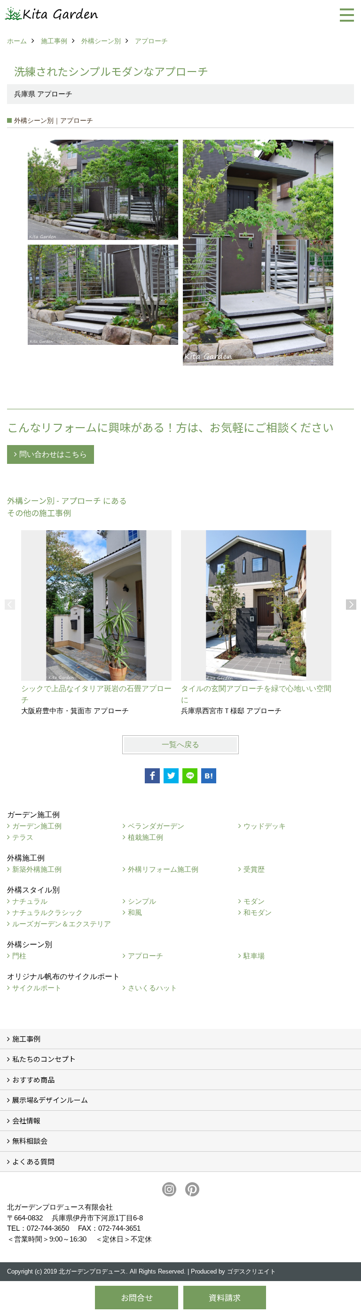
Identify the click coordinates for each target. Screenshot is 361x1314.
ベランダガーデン (156, 826)
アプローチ (145, 956)
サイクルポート (37, 988)
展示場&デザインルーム (50, 1100)
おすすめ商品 (33, 1079)
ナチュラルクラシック (47, 912)
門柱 (19, 956)
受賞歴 (254, 869)
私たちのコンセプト (44, 1059)
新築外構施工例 (37, 869)
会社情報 (26, 1120)
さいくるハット (152, 988)
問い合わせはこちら (53, 454)
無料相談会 (29, 1141)
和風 (135, 912)
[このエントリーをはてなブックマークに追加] (208, 775)
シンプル (142, 901)
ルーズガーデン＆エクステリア (61, 924)
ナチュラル (29, 901)
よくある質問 (33, 1161)
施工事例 (26, 1038)
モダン (254, 901)
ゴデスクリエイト (251, 1271)
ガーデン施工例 (37, 826)
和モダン (257, 912)
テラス (22, 837)
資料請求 (225, 1297)
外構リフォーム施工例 (163, 869)
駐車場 (254, 956)
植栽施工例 (145, 837)
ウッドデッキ (264, 826)
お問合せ (137, 1297)
